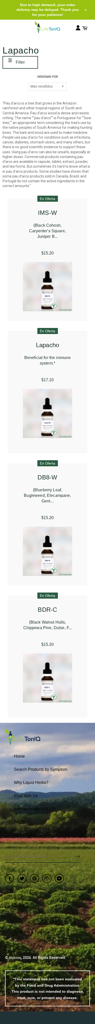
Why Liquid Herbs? (31, 782)
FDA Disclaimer (28, 835)
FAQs (19, 822)
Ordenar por (47, 77)
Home (19, 756)
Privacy (20, 918)
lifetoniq (15, 958)
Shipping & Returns (31, 932)
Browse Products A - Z (34, 809)
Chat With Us (26, 795)
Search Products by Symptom (40, 769)
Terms (19, 905)
